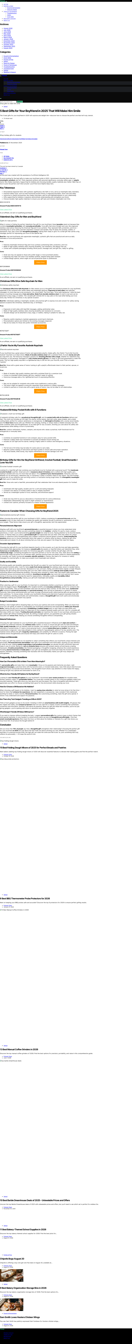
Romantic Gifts (8, 159)
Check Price (40, 262)
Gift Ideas (6, 156)
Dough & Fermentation (13, 8)
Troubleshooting (12, 13)
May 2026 (7, 34)
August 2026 (8, 28)
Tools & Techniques (10, 11)
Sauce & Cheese (12, 9)
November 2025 (9, 43)
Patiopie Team (4, 149)
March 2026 (8, 37)
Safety (9, 15)
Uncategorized (9, 68)
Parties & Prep (8, 6)
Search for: (3, 100)
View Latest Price (6, 209)
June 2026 (7, 32)
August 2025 (8, 48)
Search (20, 101)
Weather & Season (10, 18)
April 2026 (7, 35)
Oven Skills (10, 16)
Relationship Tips (9, 158)
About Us (7, 20)
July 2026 (7, 30)
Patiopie (2, 1)
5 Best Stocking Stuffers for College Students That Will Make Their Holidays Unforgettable (18, 139)
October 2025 (8, 44)
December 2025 (9, 41)
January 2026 (8, 39)
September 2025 (9, 46)
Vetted (6, 4)
